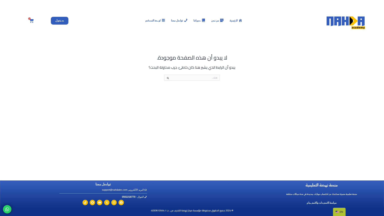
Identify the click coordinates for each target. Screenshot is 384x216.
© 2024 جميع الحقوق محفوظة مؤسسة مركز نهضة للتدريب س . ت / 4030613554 (192, 210)
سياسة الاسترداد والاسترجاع (322, 203)
